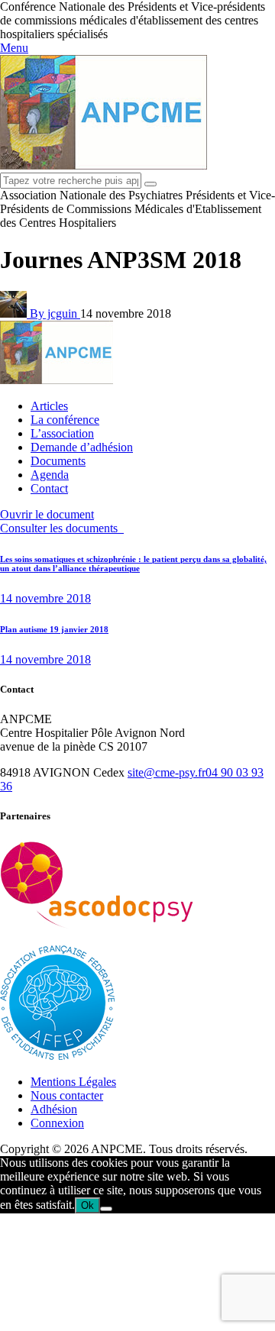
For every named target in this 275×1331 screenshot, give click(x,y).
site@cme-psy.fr (166, 772)
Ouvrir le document (47, 514)
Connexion (57, 1122)
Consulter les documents (62, 528)
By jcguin (55, 313)
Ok (87, 1205)
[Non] (106, 1209)
